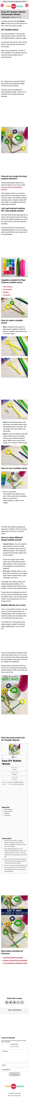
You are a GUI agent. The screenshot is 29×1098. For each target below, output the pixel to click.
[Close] (26, 539)
